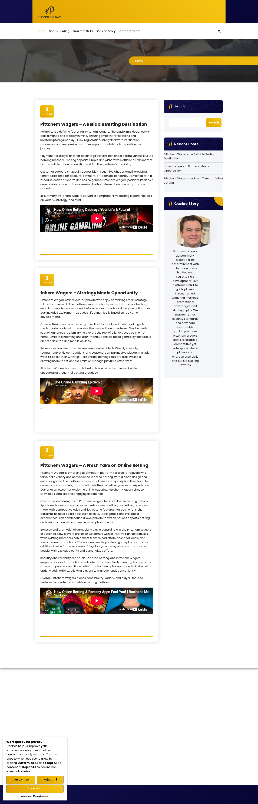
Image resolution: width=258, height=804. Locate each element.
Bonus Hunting (59, 31)
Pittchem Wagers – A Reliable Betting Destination (93, 124)
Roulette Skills (83, 31)
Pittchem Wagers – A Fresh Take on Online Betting (94, 465)
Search (179, 106)
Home (41, 31)
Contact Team (129, 31)
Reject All (50, 780)
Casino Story (106, 31)
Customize (21, 780)
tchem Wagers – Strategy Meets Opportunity (89, 293)
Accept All (34, 788)
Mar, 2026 (47, 111)
